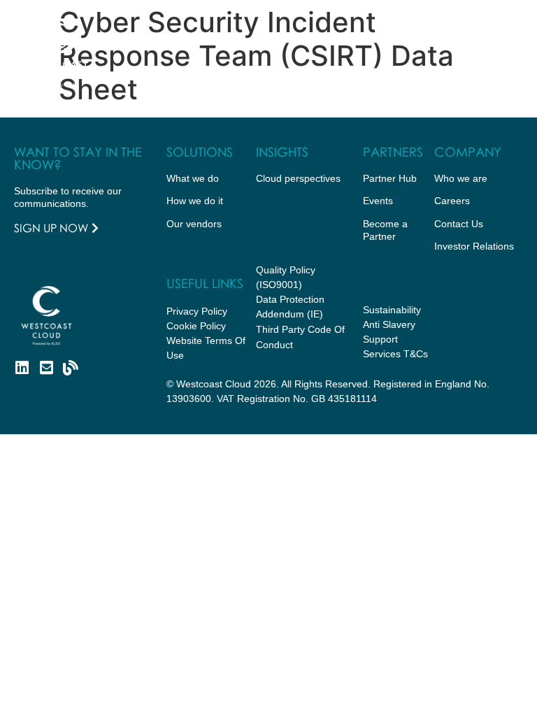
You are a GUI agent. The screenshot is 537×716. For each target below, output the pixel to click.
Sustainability (392, 309)
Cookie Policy (196, 325)
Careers (452, 200)
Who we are (460, 178)
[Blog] (70, 367)
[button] (504, 52)
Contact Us (458, 223)
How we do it (194, 200)
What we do (192, 178)
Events (378, 200)
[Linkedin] (21, 367)
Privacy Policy (196, 311)
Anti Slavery (389, 324)
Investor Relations (474, 246)
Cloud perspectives (298, 178)
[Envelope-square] (46, 367)
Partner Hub (390, 178)
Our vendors (194, 223)
